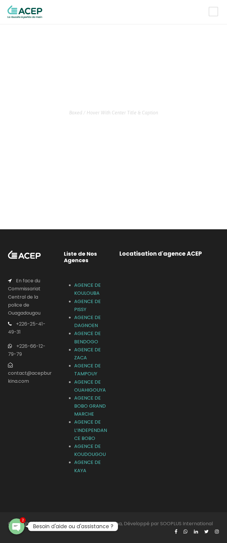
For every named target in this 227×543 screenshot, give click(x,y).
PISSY (80, 309)
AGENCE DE (87, 301)
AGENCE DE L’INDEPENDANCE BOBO (90, 430)
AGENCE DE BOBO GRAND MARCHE (90, 406)
